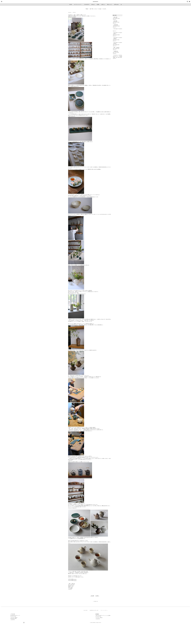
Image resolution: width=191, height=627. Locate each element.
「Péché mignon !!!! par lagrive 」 (117, 29)
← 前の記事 (92, 595)
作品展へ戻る (96, 601)
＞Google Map (12, 619)
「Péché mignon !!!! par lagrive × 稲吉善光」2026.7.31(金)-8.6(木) (117, 44)
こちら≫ (75, 579)
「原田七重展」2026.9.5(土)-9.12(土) (116, 22)
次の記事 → (97, 595)
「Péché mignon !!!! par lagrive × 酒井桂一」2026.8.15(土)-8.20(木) (117, 34)
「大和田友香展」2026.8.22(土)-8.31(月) (116, 26)
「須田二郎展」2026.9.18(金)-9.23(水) (116, 18)
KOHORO (93, 622)
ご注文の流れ (85, 610)
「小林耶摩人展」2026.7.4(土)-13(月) (116, 52)
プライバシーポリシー (104, 610)
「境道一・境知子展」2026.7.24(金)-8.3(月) (116, 48)
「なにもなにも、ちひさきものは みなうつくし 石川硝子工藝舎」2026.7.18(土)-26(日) (117, 57)
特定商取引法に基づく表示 (94, 610)
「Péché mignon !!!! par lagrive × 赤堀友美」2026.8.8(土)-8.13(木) (117, 39)
